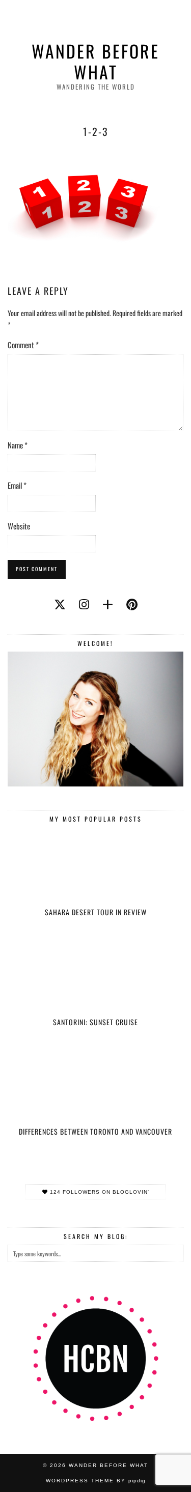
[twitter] (60, 603)
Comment (23, 344)
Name (18, 445)
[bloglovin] (107, 603)
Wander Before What (95, 61)
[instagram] (84, 603)
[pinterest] (132, 603)
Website (19, 525)
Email (17, 485)
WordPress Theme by (96, 1480)
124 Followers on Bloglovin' (98, 1192)
